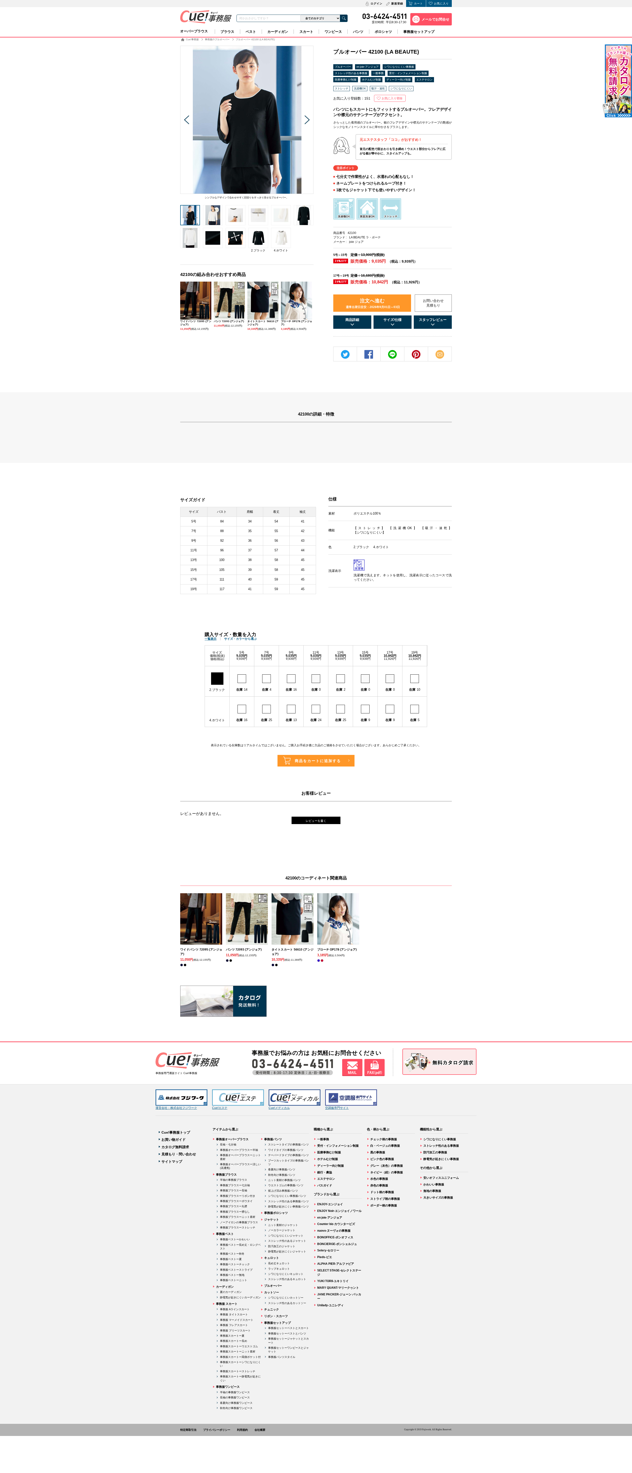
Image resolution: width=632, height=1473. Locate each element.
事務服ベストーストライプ (236, 1269)
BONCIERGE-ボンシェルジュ (337, 1244)
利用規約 (242, 1429)
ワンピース (333, 32)
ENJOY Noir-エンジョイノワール (339, 1211)
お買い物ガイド (173, 1139)
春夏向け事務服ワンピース (236, 1402)
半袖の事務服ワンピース (235, 1392)
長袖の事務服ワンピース (235, 1397)
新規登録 (397, 3)
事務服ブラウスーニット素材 (237, 1216)
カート (418, 3)
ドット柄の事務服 (382, 1192)
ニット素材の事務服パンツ (284, 1180)
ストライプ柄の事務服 (385, 1199)
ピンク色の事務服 (382, 1159)
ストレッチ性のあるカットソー (287, 1303)
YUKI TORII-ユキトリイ (333, 1281)
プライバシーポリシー (216, 1429)
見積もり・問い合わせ (178, 1154)
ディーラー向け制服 (398, 79)
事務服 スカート (226, 1304)
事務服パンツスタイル (281, 1356)
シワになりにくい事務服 (399, 66)
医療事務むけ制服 (345, 79)
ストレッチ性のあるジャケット (287, 1240)
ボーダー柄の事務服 (383, 1205)
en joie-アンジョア (367, 66)
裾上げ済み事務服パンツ (283, 1190)
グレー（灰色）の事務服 (386, 1165)
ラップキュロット (279, 1268)
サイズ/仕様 (392, 320)
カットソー (271, 1292)
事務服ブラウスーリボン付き (237, 1195)
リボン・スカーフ (276, 1316)
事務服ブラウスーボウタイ (236, 1201)
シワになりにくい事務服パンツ (287, 1195)
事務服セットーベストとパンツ (287, 1333)
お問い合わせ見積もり (433, 303)
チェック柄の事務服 (383, 1139)
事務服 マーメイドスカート (236, 1319)
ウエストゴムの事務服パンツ (285, 1185)
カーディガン (277, 32)
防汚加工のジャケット (281, 1246)
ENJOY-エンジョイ (330, 1204)
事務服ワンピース (228, 1387)
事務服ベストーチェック (235, 1264)
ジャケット (271, 1219)
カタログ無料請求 (175, 1147)
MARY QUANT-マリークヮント (338, 1287)
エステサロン (424, 79)
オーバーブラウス (194, 31)
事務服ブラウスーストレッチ (237, 1227)
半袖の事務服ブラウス (233, 1179)
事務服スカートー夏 (232, 1335)
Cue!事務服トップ (175, 1132)
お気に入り (441, 3)
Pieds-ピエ (324, 1257)
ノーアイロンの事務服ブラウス (239, 1222)
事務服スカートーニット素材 (237, 1351)
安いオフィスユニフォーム (441, 1178)
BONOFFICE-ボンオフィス (335, 1237)
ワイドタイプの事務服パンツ (285, 1149)
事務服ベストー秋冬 (232, 1253)
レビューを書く (316, 821)
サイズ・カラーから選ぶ (240, 639)
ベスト (251, 32)
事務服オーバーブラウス (232, 1139)
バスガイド (324, 1185)
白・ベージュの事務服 (385, 1145)
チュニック (271, 1309)
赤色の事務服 (379, 1185)
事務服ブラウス (226, 1174)
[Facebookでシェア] (368, 354)
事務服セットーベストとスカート (288, 1328)
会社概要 (260, 1429)
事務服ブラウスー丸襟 (233, 1206)
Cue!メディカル (279, 1108)
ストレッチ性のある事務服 (351, 73)
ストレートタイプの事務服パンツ (288, 1144)
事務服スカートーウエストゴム (239, 1346)
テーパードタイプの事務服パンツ (288, 1155)
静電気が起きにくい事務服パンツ (288, 1206)
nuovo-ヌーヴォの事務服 (334, 1230)
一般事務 (378, 73)
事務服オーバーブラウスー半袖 (239, 1149)
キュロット (271, 1258)
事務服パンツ (273, 1139)
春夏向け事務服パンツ (281, 1169)
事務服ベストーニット (233, 1280)
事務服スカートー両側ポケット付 (240, 1356)
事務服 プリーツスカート (235, 1330)
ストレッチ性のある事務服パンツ (288, 1201)
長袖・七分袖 (228, 1144)
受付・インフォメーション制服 (408, 73)
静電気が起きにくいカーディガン (240, 1297)
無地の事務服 (432, 1191)
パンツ (358, 32)
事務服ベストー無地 (232, 1274)
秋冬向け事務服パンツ (281, 1174)
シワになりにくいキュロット (285, 1273)
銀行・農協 (324, 1172)
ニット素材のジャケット (283, 1225)
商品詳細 (352, 320)
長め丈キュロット (279, 1263)
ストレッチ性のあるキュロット (287, 1279)
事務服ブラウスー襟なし (235, 1211)
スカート (306, 32)
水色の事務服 (379, 1179)
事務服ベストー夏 (231, 1259)
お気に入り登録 (392, 98)
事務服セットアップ (418, 32)
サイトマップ (171, 1161)
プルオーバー (343, 66)
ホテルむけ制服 (371, 79)
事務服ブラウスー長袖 (233, 1190)
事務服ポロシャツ (276, 1213)
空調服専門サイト (337, 1108)
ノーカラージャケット (281, 1230)
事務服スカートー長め (233, 1340)
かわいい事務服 (433, 1184)
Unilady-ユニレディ (330, 1305)
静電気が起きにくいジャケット (287, 1251)
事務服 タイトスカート (234, 1314)
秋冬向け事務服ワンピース (236, 1408)
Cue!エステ (219, 1108)
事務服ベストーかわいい (235, 1239)
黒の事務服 (377, 1152)
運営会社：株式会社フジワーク (176, 1108)
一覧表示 (211, 639)
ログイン (376, 3)
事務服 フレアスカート (234, 1325)
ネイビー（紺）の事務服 (386, 1172)
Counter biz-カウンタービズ (336, 1224)
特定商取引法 (188, 1429)
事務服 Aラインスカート (235, 1309)
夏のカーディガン (231, 1291)
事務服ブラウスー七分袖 (235, 1185)
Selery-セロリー (328, 1250)
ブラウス (227, 32)
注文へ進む (373, 303)
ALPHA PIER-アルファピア (335, 1264)
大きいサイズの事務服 (438, 1197)
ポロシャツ (383, 32)
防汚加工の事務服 (435, 1152)
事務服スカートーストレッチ (237, 1371)
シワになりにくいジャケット (285, 1235)
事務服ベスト (225, 1234)
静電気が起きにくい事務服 (441, 1159)
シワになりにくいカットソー (285, 1297)
